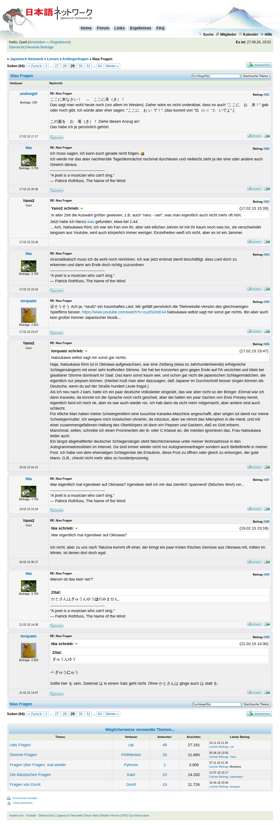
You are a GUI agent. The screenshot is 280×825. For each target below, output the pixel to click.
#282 (266, 148)
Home (86, 28)
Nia (29, 148)
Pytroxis (131, 765)
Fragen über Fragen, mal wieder (38, 765)
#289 (266, 574)
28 (65, 66)
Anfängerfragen (75, 59)
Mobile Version (110, 815)
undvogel (28, 93)
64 (100, 66)
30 (80, 66)
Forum (103, 28)
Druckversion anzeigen (25, 798)
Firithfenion (131, 755)
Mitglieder (228, 34)
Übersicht (16, 47)
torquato (29, 301)
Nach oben (92, 815)
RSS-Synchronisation (135, 815)
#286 (266, 344)
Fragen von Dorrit (25, 784)
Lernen (53, 59)
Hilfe (268, 34)
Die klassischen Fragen (30, 774)
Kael (131, 774)
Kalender (250, 34)
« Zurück (35, 66)
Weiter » (112, 66)
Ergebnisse (140, 28)
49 (165, 745)
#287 (266, 479)
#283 (266, 201)
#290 (266, 637)
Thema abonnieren (23, 803)
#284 (266, 254)
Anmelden (37, 42)
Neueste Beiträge (40, 47)
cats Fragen (20, 745)
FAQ (160, 28)
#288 (266, 521)
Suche (208, 34)
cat (131, 745)
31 (88, 66)
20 (165, 755)
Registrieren (59, 42)
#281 (266, 94)
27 (57, 66)
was (90, 221)
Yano (233, 756)
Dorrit (131, 784)
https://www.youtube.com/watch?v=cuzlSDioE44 (124, 312)
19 (165, 784)
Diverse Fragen (23, 755)
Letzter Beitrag (218, 746)
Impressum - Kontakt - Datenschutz (32, 815)
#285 (266, 302)
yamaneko (236, 776)
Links (119, 28)
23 (165, 774)
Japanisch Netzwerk (26, 59)
